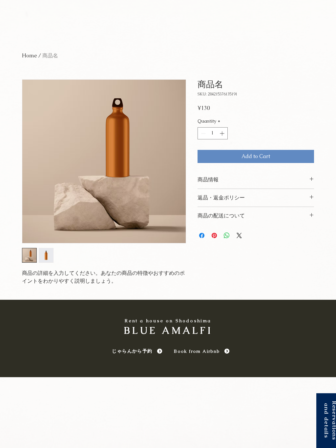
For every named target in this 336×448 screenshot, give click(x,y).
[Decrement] (203, 133)
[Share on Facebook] (202, 235)
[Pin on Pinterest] (214, 235)
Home (29, 55)
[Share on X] (239, 235)
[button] (326, 420)
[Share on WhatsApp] (227, 235)
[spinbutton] (213, 133)
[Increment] (223, 133)
